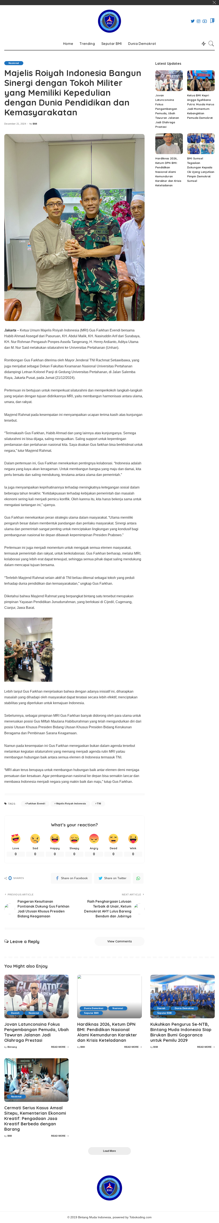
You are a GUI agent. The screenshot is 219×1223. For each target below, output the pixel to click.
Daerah (15, 1013)
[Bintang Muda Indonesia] (109, 21)
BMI (35, 124)
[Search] (211, 43)
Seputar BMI (91, 1013)
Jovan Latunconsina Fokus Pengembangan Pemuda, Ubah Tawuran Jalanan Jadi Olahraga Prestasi (36, 1032)
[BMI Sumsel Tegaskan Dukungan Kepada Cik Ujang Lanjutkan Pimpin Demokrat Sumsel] (201, 143)
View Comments (119, 941)
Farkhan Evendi (36, 803)
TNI (99, 803)
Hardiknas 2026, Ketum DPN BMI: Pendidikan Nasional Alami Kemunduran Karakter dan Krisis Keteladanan (168, 172)
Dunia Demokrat (93, 1008)
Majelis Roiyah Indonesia (71, 803)
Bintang (12, 1047)
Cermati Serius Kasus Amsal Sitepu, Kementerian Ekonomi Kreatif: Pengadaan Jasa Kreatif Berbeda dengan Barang (35, 1118)
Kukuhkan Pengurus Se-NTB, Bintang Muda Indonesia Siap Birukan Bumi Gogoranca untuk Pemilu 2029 (180, 1032)
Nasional (14, 63)
